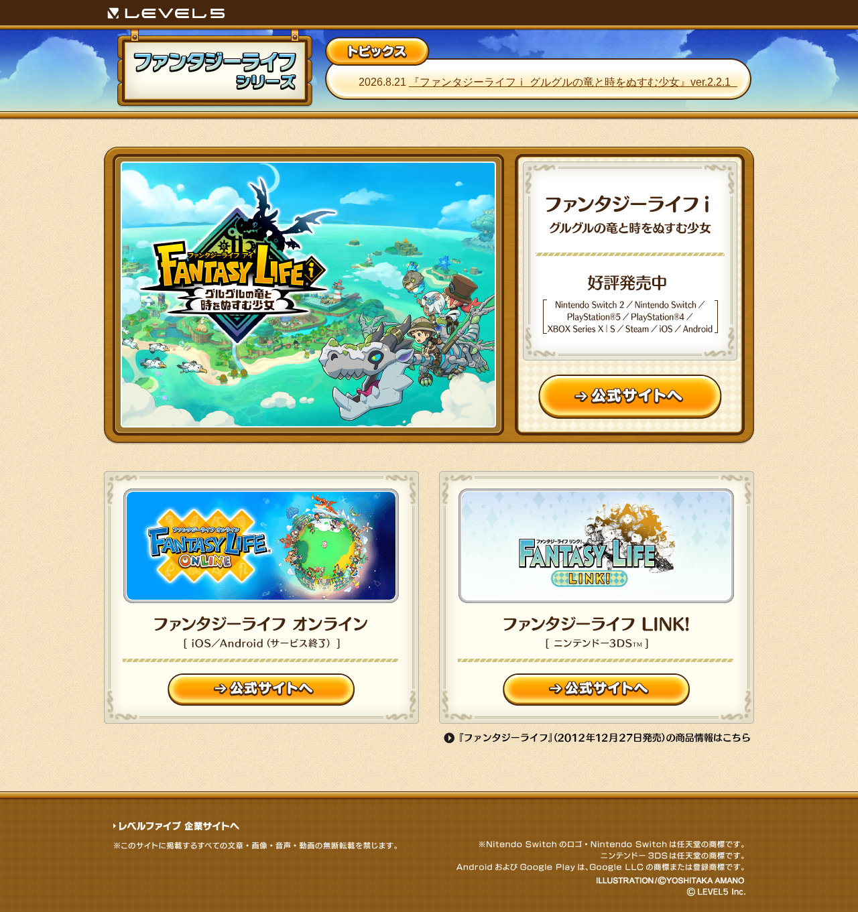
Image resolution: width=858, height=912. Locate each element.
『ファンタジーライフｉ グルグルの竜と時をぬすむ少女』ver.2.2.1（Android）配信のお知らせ (611, 82)
